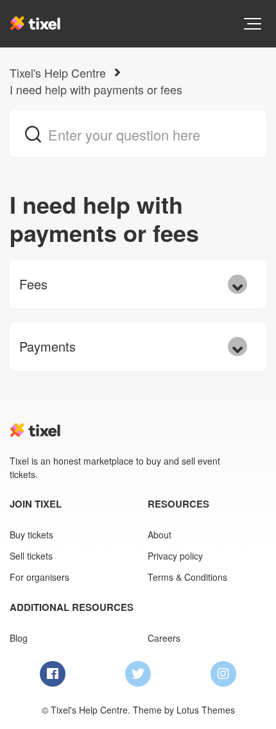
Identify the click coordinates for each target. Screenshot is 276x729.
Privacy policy (175, 555)
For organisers (39, 576)
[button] (252, 24)
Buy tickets (31, 534)
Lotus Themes (206, 709)
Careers (164, 637)
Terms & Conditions (187, 576)
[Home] (35, 23)
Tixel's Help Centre (58, 72)
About (159, 534)
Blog (19, 637)
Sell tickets (31, 555)
